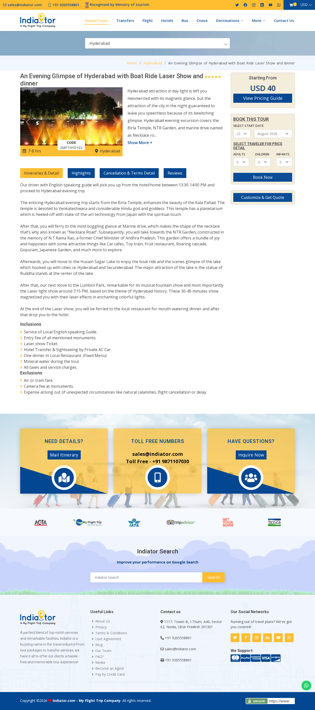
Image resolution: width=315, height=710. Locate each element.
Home (132, 63)
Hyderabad (152, 63)
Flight (147, 20)
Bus (185, 20)
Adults (239, 154)
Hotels (167, 20)
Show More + (139, 142)
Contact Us (284, 20)
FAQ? (99, 656)
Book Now (262, 177)
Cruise (202, 20)
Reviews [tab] (175, 173)
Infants (282, 154)
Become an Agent (109, 668)
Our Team (103, 650)
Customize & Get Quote (262, 197)
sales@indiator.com (180, 649)
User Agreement (108, 639)
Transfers (125, 20)
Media (100, 662)
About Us (102, 621)
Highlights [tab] (81, 173)
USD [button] (304, 4)
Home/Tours (96, 20)
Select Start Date (248, 126)
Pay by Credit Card (110, 674)
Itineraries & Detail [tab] (41, 173)
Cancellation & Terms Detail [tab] (129, 173)
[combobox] (157, 43)
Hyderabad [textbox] (100, 43)
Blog (99, 645)
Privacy (101, 627)
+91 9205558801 (178, 638)
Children (262, 154)
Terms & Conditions (111, 633)
